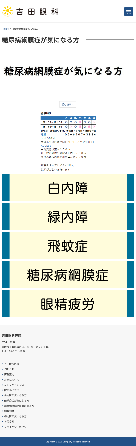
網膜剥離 (9, 411)
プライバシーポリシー (16, 426)
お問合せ (9, 421)
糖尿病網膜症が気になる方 (19, 406)
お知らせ (9, 369)
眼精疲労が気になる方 (16, 400)
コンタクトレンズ (14, 385)
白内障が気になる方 (15, 395)
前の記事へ (68, 104)
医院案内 (9, 374)
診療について (11, 379)
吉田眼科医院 (11, 364)
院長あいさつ (11, 390)
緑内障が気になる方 (15, 416)
